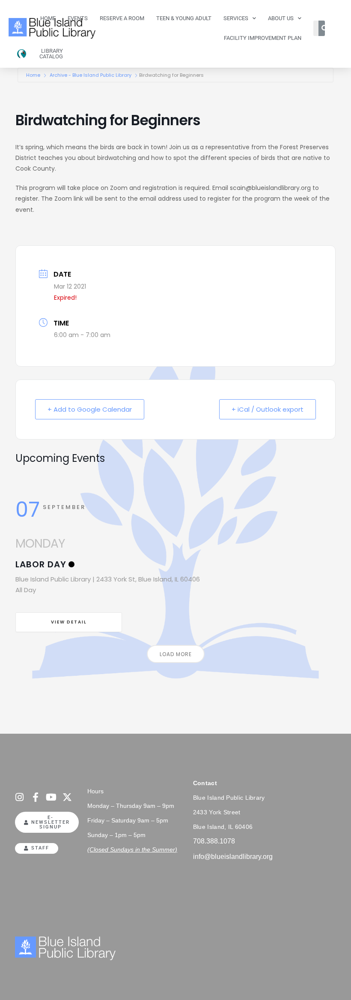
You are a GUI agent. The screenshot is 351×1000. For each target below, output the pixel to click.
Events (78, 18)
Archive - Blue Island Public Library (90, 75)
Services (235, 18)
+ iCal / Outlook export (267, 409)
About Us (281, 18)
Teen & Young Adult (183, 18)
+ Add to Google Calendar (90, 409)
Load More (176, 654)
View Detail (69, 622)
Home (48, 18)
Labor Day (40, 564)
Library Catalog (51, 54)
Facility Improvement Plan (262, 38)
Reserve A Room (122, 18)
